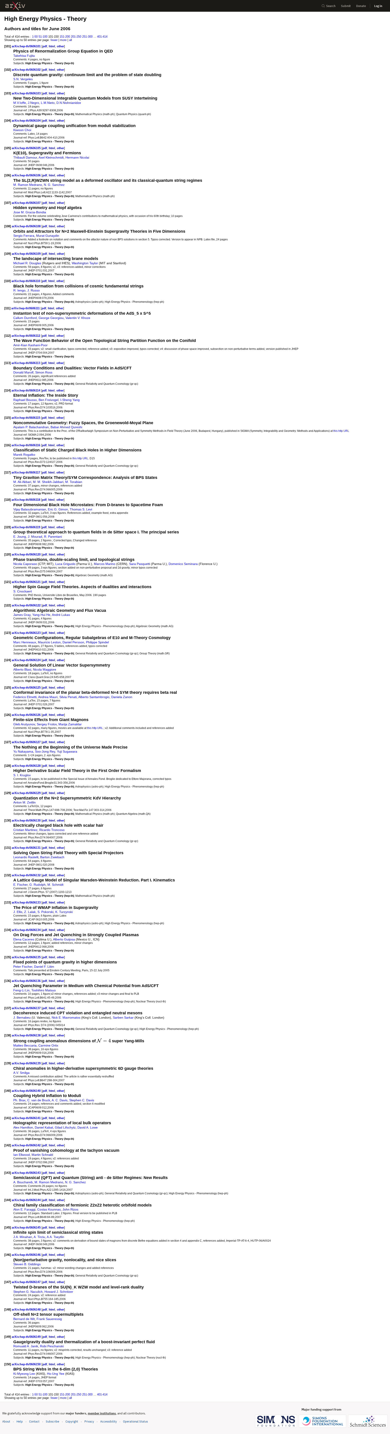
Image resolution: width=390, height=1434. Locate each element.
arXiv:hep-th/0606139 (27, 1063)
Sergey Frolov (47, 724)
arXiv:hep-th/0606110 (26, 281)
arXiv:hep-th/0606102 (27, 69)
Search (331, 6)
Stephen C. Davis (81, 1100)
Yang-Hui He (41, 615)
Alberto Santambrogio (93, 697)
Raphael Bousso (25, 400)
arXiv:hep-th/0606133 (27, 902)
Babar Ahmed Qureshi (66, 427)
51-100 (43, 36)
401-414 (102, 36)
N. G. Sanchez (54, 185)
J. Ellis (17, 912)
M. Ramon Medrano (27, 185)
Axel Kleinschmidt (51, 157)
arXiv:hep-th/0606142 (27, 1145)
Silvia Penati (68, 697)
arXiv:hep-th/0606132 (27, 875)
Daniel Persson (73, 642)
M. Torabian (73, 482)
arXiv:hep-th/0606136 (27, 981)
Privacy (89, 1421)
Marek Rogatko (24, 454)
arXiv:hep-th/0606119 (26, 527)
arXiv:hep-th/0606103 (27, 93)
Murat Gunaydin (47, 235)
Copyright (71, 1421)
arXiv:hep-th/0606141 (27, 1118)
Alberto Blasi (22, 669)
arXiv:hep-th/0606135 (27, 957)
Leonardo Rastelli (25, 857)
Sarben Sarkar (123, 1017)
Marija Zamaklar (70, 724)
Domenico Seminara (183, 564)
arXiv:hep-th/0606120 (27, 554)
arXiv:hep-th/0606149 (27, 1336)
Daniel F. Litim (44, 966)
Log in (378, 6)
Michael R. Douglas (27, 263)
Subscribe (52, 1421)
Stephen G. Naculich (28, 1291)
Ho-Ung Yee (55, 1373)
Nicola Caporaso (25, 564)
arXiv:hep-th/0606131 (27, 847)
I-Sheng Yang (70, 400)
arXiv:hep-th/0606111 (26, 308)
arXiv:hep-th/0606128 (27, 765)
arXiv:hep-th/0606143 (27, 1173)
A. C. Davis (59, 1100)
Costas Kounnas (49, 1209)
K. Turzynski (64, 912)
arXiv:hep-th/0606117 (26, 472)
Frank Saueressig (49, 1319)
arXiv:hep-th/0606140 (27, 1091)
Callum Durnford (25, 318)
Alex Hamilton (23, 1127)
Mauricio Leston (49, 642)
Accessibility (108, 1421)
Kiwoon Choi (22, 130)
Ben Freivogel (48, 400)
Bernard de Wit (24, 1319)
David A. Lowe (87, 1127)
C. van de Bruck (38, 1100)
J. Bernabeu (22, 1017)
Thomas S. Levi (81, 509)
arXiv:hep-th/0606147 (27, 1282)
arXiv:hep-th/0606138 (27, 1035)
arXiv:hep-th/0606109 (27, 253)
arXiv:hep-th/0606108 (27, 226)
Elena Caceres (23, 939)
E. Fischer (20, 884)
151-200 (65, 36)
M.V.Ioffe (19, 103)
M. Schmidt (55, 884)
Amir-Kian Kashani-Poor (30, 345)
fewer (54, 40)
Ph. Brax (19, 1100)
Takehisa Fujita (24, 55)
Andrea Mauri (48, 697)
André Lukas (61, 615)
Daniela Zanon (121, 697)
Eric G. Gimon (58, 509)
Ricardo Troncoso (52, 830)
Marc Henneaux (24, 642)
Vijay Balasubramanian (29, 509)
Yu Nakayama (23, 751)
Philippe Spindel (97, 642)
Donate (361, 6)
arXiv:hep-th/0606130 (27, 820)
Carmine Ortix (48, 1045)
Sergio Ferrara (23, 235)
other (60, 46)
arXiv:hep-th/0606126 (27, 715)
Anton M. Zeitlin (24, 802)
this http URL (341, 430)
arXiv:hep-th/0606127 (27, 742)
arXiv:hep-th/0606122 (27, 605)
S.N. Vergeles (23, 79)
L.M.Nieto (48, 103)
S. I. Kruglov (22, 775)
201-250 (76, 36)
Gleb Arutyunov (24, 724)
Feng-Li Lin (21, 990)
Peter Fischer (22, 966)
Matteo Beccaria (25, 1045)
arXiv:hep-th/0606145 (27, 1227)
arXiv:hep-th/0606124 (27, 660)
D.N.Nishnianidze (68, 103)
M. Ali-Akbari (22, 482)
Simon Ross (43, 372)
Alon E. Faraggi (24, 1209)
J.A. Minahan (22, 1237)
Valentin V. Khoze (77, 318)
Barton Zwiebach (52, 857)
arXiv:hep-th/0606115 (26, 417)
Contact (34, 1421)
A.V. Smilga (21, 1072)
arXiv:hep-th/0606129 (27, 793)
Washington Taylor (85, 263)
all (70, 40)
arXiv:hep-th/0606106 (27, 175)
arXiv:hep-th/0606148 (27, 1309)
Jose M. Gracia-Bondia (29, 212)
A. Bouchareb (23, 1182)
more (63, 40)
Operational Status (135, 1421)
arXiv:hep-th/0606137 (27, 1008)
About (6, 1421)
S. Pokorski (45, 912)
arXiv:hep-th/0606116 (26, 445)
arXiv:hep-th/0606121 (27, 582)
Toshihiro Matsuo (43, 990)
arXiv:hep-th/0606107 (27, 203)
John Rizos (70, 1209)
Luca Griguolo (65, 564)
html (52, 46)
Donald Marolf (23, 372)
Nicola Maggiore (44, 669)
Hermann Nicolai (77, 157)
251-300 (87, 36)
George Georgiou (51, 318)
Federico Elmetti (25, 697)
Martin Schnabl (42, 1154)
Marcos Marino (104, 564)
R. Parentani (53, 536)
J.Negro (33, 103)
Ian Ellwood (21, 1154)
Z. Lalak (30, 912)
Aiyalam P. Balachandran (31, 427)
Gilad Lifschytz (65, 1127)
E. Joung (19, 536)
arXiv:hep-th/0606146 (27, 1254)
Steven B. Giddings (27, 1264)
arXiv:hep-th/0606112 (26, 335)
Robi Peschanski (52, 1346)
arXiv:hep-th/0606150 (27, 1364)
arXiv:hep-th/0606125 (27, 687)
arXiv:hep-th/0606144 (27, 1200)
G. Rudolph (37, 884)
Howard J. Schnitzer (58, 1291)
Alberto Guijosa (64, 939)
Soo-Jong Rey (45, 751)
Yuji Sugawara (67, 751)
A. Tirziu (39, 1237)
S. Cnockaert (22, 591)
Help (19, 1421)
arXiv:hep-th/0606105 (27, 148)
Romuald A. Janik (25, 1346)
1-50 (35, 36)
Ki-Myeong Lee (24, 1373)
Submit (346, 6)
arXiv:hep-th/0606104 (27, 120)
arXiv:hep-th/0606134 (27, 930)
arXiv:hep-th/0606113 (26, 363)
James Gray (21, 615)
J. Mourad (35, 536)
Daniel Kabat (44, 1127)
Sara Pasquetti (139, 564)
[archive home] (15, 6)
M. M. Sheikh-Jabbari (48, 482)
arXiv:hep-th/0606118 (26, 499)
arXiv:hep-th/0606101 (27, 46)
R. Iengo (19, 290)
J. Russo (33, 290)
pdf (44, 46)
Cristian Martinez (25, 830)
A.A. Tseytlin (55, 1237)
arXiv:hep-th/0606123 (27, 633)
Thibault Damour (25, 157)
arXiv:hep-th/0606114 (26, 390)
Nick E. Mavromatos (66, 1017)
